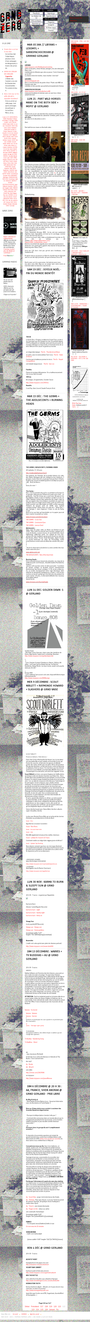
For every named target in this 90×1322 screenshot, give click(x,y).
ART (5, 202)
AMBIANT (15, 188)
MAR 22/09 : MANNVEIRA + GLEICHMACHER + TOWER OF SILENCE (79, 306)
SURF (11, 158)
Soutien (5, 154)
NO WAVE (14, 154)
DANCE (4, 124)
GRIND (8, 144)
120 (55, 1306)
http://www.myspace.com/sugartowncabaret (41, 1273)
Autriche (14, 142)
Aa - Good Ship (31, 1197)
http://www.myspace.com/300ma (37, 383)
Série (12, 163)
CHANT (5, 172)
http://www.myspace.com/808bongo (37, 678)
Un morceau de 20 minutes (35, 1226)
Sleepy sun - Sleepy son (34, 927)
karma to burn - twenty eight (35, 913)
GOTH (10, 122)
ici (54, 173)
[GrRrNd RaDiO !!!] (10, 273)
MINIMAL (5, 156)
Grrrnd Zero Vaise (7, 149)
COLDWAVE (8, 126)
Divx (12, 144)
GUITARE (15, 147)
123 (33, 1309)
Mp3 (17, 140)
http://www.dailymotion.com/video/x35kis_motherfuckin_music (37, 241)
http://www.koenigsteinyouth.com (37, 1290)
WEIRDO (10, 152)
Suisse (15, 198)
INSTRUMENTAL (14, 117)
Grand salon (6, 158)
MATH (4, 151)
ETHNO (6, 145)
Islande (15, 149)
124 (37, 1309)
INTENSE (10, 195)
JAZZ (5, 142)
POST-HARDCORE (11, 166)
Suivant (52, 1309)
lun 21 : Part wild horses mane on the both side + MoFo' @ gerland (43, 102)
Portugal (11, 121)
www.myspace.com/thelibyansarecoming (38, 67)
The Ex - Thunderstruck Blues (50, 352)
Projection (6, 168)
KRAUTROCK (11, 172)
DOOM (13, 140)
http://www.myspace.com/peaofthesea (39, 1078)
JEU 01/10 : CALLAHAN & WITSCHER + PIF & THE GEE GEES (79, 358)
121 (59, 1306)
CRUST (13, 126)
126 (46, 1309)
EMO (4, 200)
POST (12, 202)
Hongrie (5, 159)
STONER (9, 142)
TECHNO (10, 182)
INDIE (4, 119)
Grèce (15, 163)
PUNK (9, 138)
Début (27, 1306)
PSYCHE (14, 122)
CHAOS (9, 128)
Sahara (5, 163)
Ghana (9, 163)
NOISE (4, 144)
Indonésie (9, 147)
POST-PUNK (11, 190)
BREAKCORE (10, 165)
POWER (5, 193)
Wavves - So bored (31, 1010)
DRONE (8, 136)
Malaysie (10, 131)
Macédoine (13, 128)
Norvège (9, 154)
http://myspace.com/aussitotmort (37, 1264)
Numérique (12, 179)
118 (46, 1306)
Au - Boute (29, 1064)
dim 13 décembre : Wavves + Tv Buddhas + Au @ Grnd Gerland (44, 955)
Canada (13, 167)
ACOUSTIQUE (14, 174)
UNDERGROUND (13, 177)
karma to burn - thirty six (34, 915)
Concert (9, 140)
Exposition (10, 186)
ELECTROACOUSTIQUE (8, 184)
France (16, 136)
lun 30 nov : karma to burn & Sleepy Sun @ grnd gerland (45, 885)
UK (4, 181)
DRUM (14, 168)
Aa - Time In (30, 1206)
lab (3, 188)
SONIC (11, 198)
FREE (11, 168)
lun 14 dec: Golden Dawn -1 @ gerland (44, 591)
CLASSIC (6, 122)
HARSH (16, 121)
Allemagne (5, 177)
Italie (8, 124)
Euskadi (13, 129)
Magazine (14, 135)
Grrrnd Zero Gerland (12, 133)
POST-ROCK (5, 179)
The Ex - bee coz (49, 364)
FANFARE (11, 170)
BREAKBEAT (14, 175)
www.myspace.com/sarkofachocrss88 (37, 91)
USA (16, 172)
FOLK (7, 200)
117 (41, 1306)
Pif (73, 403)
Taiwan (15, 197)
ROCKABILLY (5, 121)
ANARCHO (8, 181)
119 (50, 1306)
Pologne (15, 193)
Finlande (14, 138)
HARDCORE (7, 129)
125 (41, 1309)
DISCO (4, 136)
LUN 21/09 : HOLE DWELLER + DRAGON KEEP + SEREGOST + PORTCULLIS (80, 253)
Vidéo (16, 179)
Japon (16, 184)
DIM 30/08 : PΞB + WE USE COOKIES (80, 42)
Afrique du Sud (11, 159)
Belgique (15, 152)
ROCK (15, 202)
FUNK (12, 136)
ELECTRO (13, 151)
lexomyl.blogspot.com (32, 81)
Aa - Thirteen (30, 1200)
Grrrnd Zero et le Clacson (10, 196)
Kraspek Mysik (7, 175)
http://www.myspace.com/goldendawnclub (39, 656)
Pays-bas (5, 195)
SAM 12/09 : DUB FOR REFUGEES (78, 141)
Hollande (5, 186)
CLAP (10, 135)
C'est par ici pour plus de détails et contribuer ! (9, 251)
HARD (7, 206)
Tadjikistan (6, 170)
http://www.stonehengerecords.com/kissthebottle (42, 1280)
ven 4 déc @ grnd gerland (45, 1247)
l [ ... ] (76, 407)
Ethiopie (10, 204)
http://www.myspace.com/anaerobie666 (39, 946)
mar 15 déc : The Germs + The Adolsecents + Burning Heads (44, 400)
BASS (9, 145)
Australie (12, 206)
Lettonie (5, 140)
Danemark (6, 135)
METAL (8, 151)
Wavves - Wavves (31, 1013)
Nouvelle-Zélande (13, 156)
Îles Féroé (10, 193)
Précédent (35, 1306)
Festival (8, 202)
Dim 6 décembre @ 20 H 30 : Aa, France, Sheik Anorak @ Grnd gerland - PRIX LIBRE (44, 1090)
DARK (11, 124)
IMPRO (15, 158)
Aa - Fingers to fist (32, 1209)
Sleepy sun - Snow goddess (35, 930)
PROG (7, 161)
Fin (57, 1309)
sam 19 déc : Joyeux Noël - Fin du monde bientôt (43, 271)
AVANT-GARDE (13, 161)
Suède (10, 188)
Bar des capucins (13, 200)
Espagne (7, 188)
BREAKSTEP (6, 198)
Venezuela (14, 204)
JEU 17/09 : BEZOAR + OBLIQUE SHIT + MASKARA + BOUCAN (79, 193)
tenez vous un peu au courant (50, 1139)
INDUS (13, 145)
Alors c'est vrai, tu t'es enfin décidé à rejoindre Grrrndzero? (11, 96)
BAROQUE (10, 191)
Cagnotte (8, 76)
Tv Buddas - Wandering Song (34, 1039)
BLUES (6, 138)
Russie (15, 144)
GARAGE (5, 190)
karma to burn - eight (33, 910)
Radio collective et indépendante (9, 237)
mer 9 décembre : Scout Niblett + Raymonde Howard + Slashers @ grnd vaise (44, 685)
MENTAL (15, 186)
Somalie (5, 204)
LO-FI (7, 117)
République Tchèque (12, 119)
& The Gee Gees (76, 404)
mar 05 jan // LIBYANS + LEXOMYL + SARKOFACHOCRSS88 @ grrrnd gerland (41, 50)
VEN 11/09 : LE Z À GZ (78, 92)
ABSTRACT (14, 181)
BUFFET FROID (6, 174)
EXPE (5, 165)
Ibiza (16, 170)
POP (15, 191)
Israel (4, 117)
